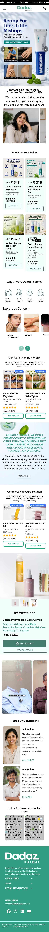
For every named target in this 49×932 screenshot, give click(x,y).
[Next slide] (27, 348)
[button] (4, 8)
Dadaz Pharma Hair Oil (13, 525)
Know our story (24, 476)
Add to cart (13, 416)
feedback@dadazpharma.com (17, 904)
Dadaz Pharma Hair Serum (35, 525)
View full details (25, 650)
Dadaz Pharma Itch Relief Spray (35, 395)
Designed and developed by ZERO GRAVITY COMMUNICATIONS (29, 925)
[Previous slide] (21, 348)
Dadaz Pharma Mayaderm (10, 395)
